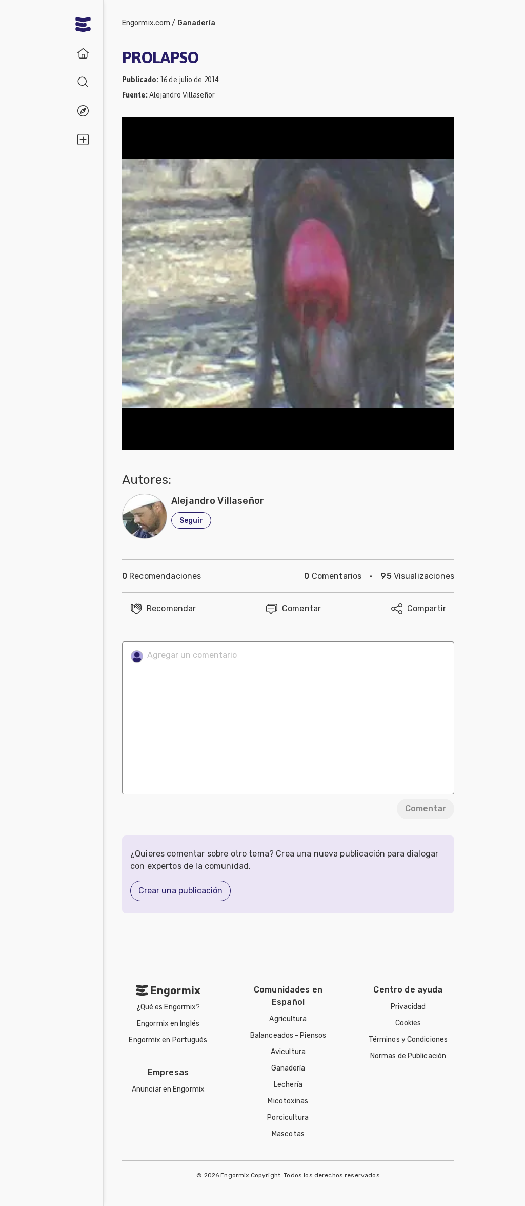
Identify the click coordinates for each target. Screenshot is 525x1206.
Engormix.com (146, 22)
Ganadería (196, 22)
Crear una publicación (180, 891)
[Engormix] (83, 24)
